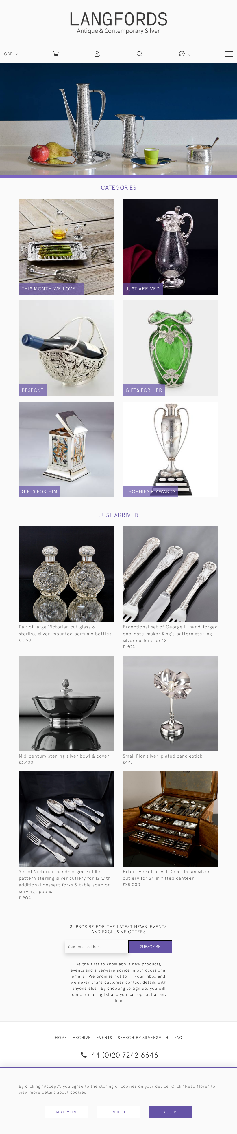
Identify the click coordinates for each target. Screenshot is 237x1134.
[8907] (201, 531)
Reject (118, 1112)
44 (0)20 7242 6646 (123, 1055)
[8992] (201, 775)
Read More (66, 1112)
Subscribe (150, 946)
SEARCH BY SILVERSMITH (143, 1037)
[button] (98, 54)
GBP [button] (9, 54)
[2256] (97, 775)
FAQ (178, 1037)
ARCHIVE (82, 1037)
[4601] (201, 660)
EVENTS (104, 1037)
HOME (61, 1037)
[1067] (97, 531)
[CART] (56, 54)
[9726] (97, 660)
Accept (170, 1112)
